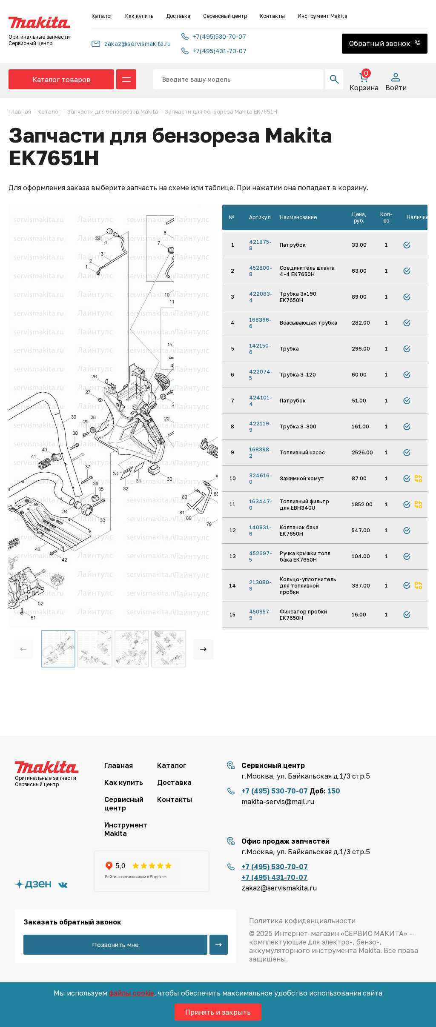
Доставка (178, 16)
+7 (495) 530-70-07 (274, 791)
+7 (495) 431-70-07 (274, 877)
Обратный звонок (380, 43)
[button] (203, 649)
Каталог (102, 16)
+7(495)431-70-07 (220, 50)
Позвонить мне (115, 944)
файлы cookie (131, 993)
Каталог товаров (61, 79)
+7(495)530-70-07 (219, 36)
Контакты (272, 16)
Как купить (139, 16)
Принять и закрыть (218, 1012)
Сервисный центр (225, 16)
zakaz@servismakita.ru (137, 43)
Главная (118, 765)
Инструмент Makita (322, 16)
